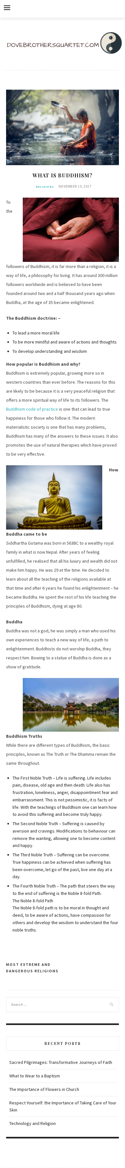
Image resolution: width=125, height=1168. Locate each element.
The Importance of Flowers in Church (44, 1089)
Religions (45, 186)
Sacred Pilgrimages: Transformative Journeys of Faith (60, 1062)
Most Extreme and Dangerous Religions (32, 967)
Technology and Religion (32, 1123)
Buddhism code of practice (32, 409)
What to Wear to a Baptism (34, 1076)
